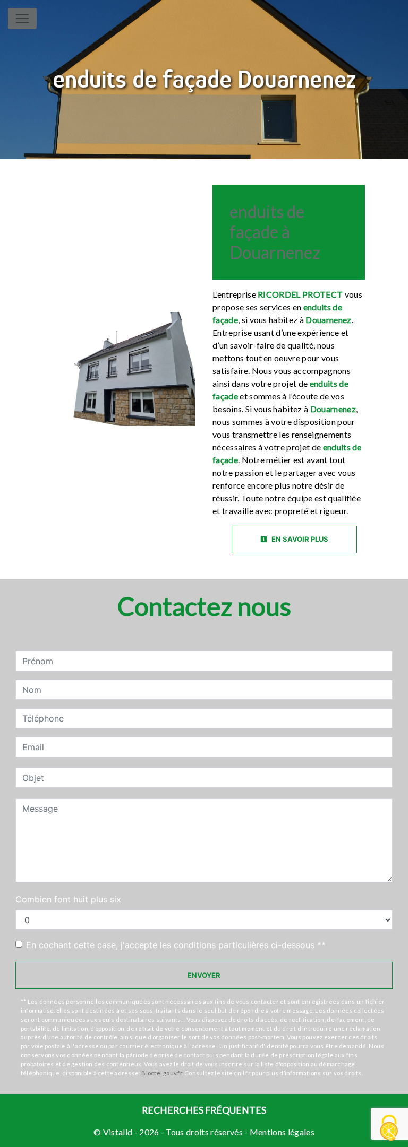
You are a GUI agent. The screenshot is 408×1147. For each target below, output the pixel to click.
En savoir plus (299, 539)
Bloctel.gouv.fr (161, 1073)
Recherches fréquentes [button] (204, 1110)
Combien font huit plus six (68, 899)
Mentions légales (281, 1132)
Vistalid (118, 1132)
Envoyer (204, 975)
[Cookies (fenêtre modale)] (389, 1128)
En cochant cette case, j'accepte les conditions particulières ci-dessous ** (176, 945)
